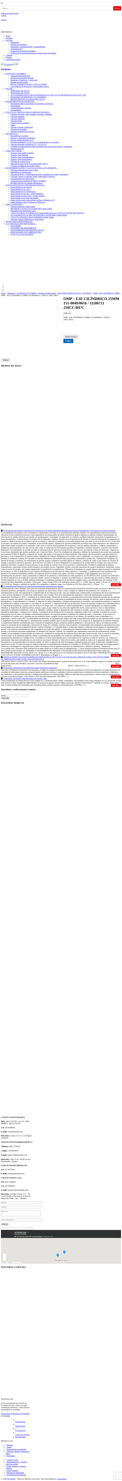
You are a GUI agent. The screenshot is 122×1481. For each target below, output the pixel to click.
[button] (6, 32)
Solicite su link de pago (9, 13)
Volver (6, 360)
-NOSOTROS (20, 1421)
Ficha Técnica (71, 337)
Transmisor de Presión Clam (36, 679)
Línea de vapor (12, 1460)
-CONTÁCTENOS (22, 1434)
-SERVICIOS (20, 1425)
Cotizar (3, 20)
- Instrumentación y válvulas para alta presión (16, 1463)
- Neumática (10, 1456)
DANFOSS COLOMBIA (27, 293)
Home (8, 36)
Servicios (9, 40)
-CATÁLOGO (20, 1429)
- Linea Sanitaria (12, 1471)
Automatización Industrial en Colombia (48, 586)
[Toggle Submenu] (26, 74)
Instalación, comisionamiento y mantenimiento (27, 47)
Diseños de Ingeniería (18, 45)
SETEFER (11, 1479)
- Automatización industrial (16, 1475)
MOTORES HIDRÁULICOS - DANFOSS (74, 293)
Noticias (9, 57)
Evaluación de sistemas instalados (23, 51)
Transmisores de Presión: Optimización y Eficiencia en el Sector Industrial (87, 531)
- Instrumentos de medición (16, 1449)
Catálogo (9, 55)
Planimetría (14, 42)
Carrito (3, 16)
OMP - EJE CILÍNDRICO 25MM (106, 293)
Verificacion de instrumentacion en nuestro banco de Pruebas (33, 53)
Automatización (16, 49)
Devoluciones (20, 1437)
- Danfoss (9, 1445)
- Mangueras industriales (15, 1473)
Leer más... (116, 585)
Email (3, 696)
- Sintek (9, 1447)
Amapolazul (61, 1479)
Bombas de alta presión (47, 293)
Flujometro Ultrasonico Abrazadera (44, 668)
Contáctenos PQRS (13, 60)
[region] (61, 264)
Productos (6, 69)
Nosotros (9, 38)
